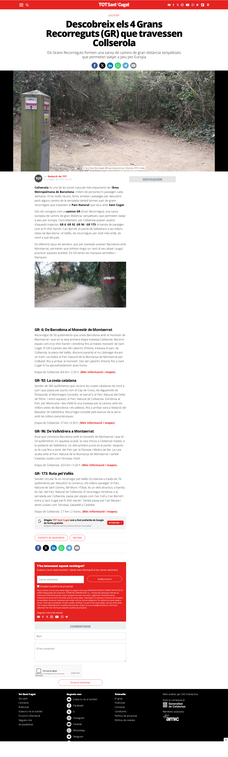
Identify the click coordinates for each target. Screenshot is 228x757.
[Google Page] (208, 5)
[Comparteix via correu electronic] (133, 65)
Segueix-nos (25, 720)
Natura (77, 538)
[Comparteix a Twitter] (102, 65)
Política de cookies (125, 720)
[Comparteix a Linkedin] (110, 65)
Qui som (23, 698)
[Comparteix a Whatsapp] (118, 65)
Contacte (24, 703)
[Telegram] (197, 5)
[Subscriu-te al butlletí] (169, 5)
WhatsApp (79, 730)
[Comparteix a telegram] (126, 65)
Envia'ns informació (29, 716)
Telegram (78, 736)
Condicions (121, 711)
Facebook (78, 705)
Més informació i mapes (98, 372)
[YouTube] (188, 5)
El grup (118, 698)
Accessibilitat (26, 724)
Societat (113, 15)
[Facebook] (174, 5)
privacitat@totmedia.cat (98, 605)
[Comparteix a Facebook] (95, 65)
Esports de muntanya (51, 538)
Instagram (79, 718)
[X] (178, 5)
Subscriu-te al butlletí (30, 711)
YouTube (77, 724)
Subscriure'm (105, 579)
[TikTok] (203, 5)
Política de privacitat (126, 716)
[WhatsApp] (193, 5)
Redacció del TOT (57, 176)
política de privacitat (62, 586)
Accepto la (56, 586)
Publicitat (24, 707)
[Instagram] (182, 5)
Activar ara (114, 522)
